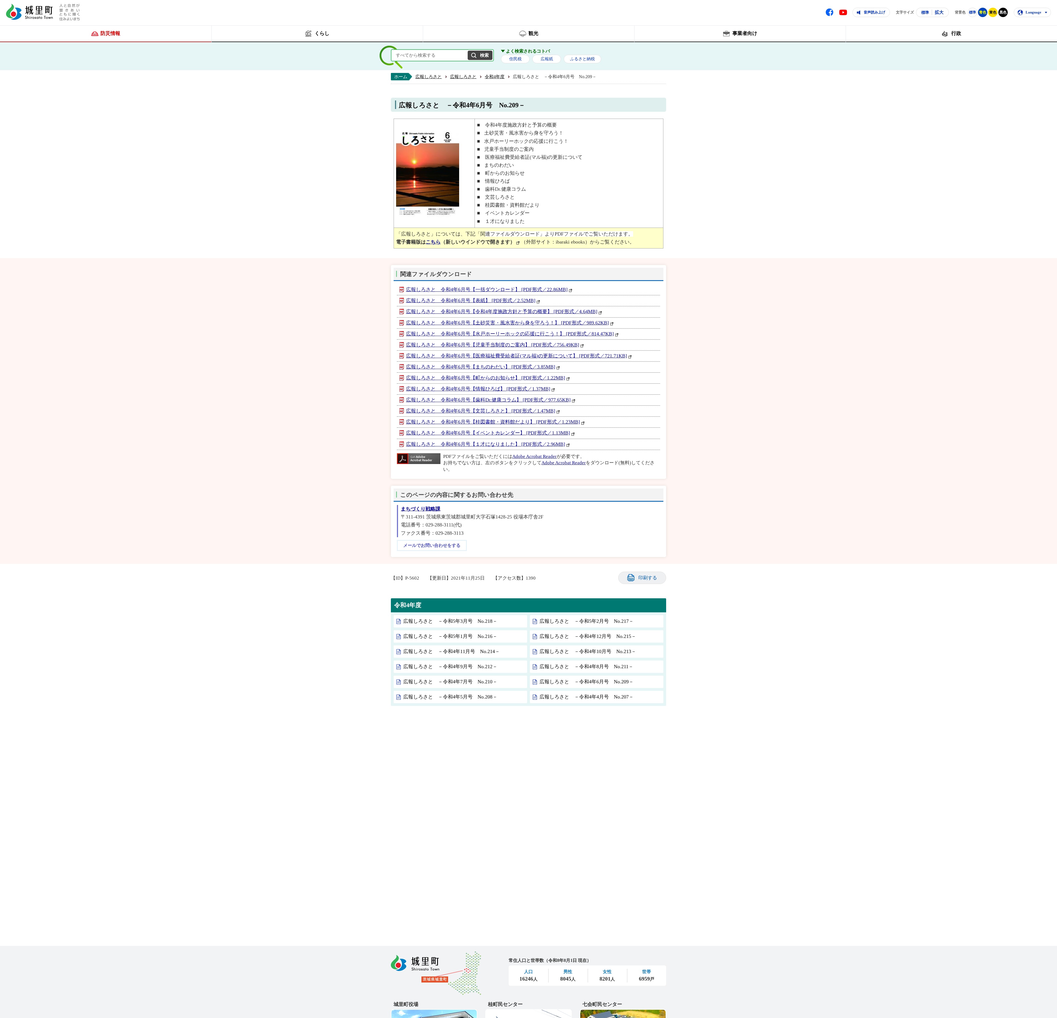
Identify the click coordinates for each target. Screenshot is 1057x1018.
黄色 (992, 12)
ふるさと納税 (582, 59)
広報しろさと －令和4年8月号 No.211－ (586, 666)
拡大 (939, 12)
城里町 (436, 973)
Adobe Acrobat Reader (534, 456)
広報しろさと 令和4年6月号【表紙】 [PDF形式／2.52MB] (470, 300)
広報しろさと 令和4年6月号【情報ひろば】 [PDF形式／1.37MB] (478, 389)
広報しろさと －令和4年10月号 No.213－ (588, 651)
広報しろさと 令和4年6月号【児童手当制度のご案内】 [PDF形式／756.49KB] (492, 345)
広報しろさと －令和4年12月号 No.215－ (588, 636)
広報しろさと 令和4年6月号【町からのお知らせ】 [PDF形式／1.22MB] (485, 378)
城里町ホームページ (29, 12)
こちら (433, 242)
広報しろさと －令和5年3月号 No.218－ (450, 621)
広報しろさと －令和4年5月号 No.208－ (450, 697)
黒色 (1003, 12)
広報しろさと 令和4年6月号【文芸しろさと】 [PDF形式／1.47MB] (480, 411)
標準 (925, 12)
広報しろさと (428, 76)
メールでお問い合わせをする (432, 545)
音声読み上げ (874, 12)
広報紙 (547, 59)
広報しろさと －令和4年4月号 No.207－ (587, 697)
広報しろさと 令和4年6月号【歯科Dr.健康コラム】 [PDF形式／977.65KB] (488, 400)
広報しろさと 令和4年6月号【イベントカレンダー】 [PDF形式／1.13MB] (488, 433)
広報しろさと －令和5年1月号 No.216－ (450, 636)
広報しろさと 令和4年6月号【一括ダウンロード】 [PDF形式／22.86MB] (487, 289)
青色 (982, 12)
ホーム (400, 76)
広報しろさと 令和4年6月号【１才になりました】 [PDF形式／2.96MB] (485, 444)
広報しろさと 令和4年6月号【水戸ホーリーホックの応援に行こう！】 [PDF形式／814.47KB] (510, 334)
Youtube (843, 12)
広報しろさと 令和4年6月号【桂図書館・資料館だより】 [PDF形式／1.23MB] (493, 422)
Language (1033, 12)
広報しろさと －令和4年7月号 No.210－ (450, 681)
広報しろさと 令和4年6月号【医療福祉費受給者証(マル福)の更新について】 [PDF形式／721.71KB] (516, 356)
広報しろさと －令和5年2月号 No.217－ (587, 621)
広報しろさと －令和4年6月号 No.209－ (587, 681)
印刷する (647, 577)
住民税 (515, 59)
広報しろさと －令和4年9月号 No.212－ (450, 666)
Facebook (829, 12)
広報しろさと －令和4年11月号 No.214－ (451, 651)
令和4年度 (495, 76)
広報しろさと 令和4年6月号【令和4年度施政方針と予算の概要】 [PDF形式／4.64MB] (501, 311)
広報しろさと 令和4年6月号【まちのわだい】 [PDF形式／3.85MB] (480, 367)
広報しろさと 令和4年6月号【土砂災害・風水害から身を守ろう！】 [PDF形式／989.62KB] (507, 323)
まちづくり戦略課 (420, 509)
